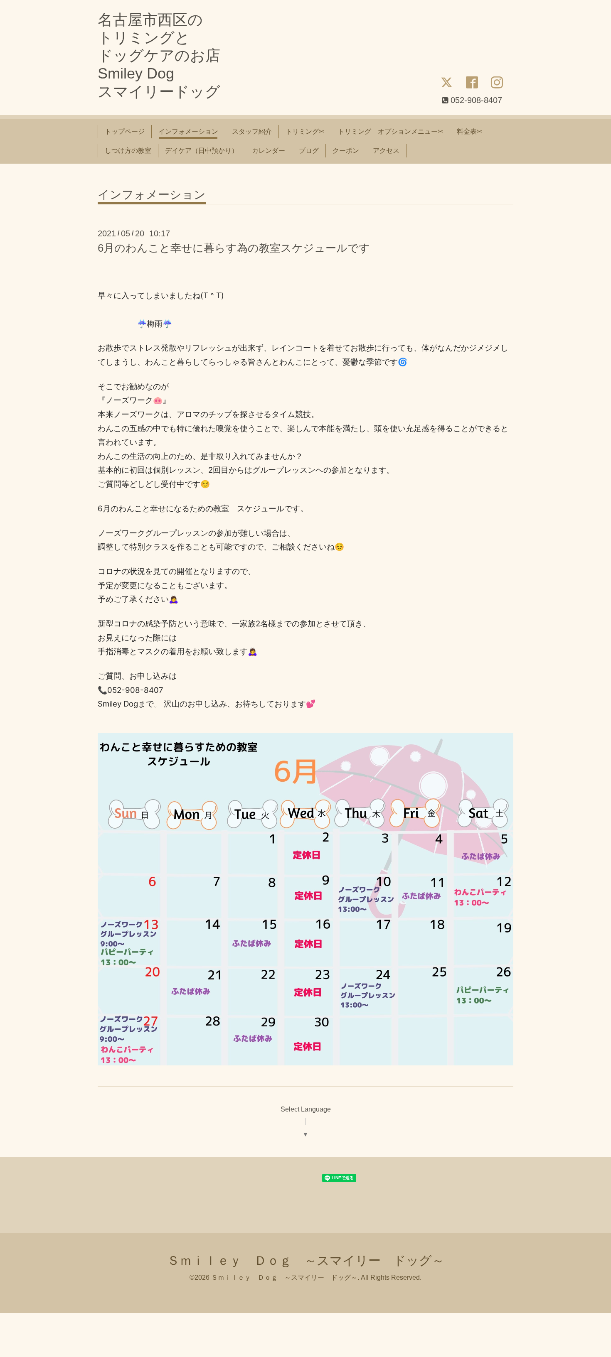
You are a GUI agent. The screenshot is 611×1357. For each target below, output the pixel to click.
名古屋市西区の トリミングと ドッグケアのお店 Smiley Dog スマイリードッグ (159, 55)
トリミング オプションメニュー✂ (390, 131)
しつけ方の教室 (128, 150)
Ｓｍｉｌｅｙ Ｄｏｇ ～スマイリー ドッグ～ (305, 1260)
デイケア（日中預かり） (201, 150)
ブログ (309, 150)
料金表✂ (469, 131)
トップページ (125, 131)
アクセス (386, 150)
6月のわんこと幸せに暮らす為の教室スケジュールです (234, 248)
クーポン (346, 150)
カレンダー (268, 150)
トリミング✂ (305, 131)
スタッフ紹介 (252, 131)
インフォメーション (188, 131)
